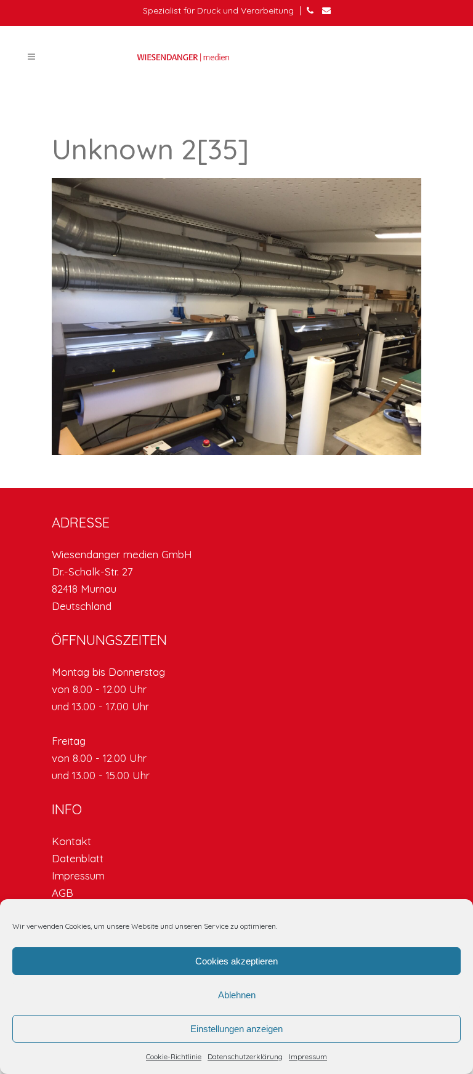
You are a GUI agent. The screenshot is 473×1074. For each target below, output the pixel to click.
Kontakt (71, 841)
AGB (62, 892)
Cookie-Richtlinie (173, 1056)
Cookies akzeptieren (236, 961)
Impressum (308, 1056)
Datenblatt (77, 858)
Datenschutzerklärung (245, 1056)
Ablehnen (237, 995)
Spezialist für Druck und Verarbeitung (218, 10)
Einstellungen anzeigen (236, 1029)
